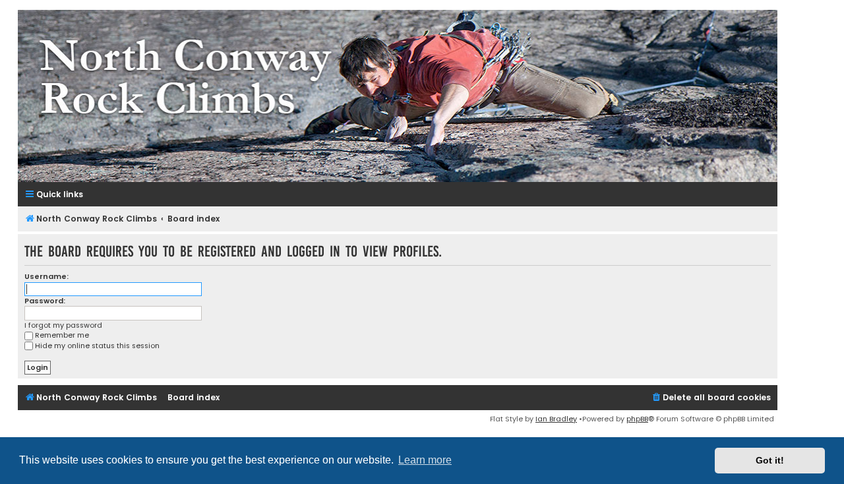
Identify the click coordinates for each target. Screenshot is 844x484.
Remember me (62, 335)
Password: (44, 300)
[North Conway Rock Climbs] (397, 96)
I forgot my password (63, 325)
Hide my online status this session (97, 345)
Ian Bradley (556, 418)
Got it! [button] (770, 460)
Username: (46, 276)
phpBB (637, 418)
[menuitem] (711, 398)
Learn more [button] (425, 460)
